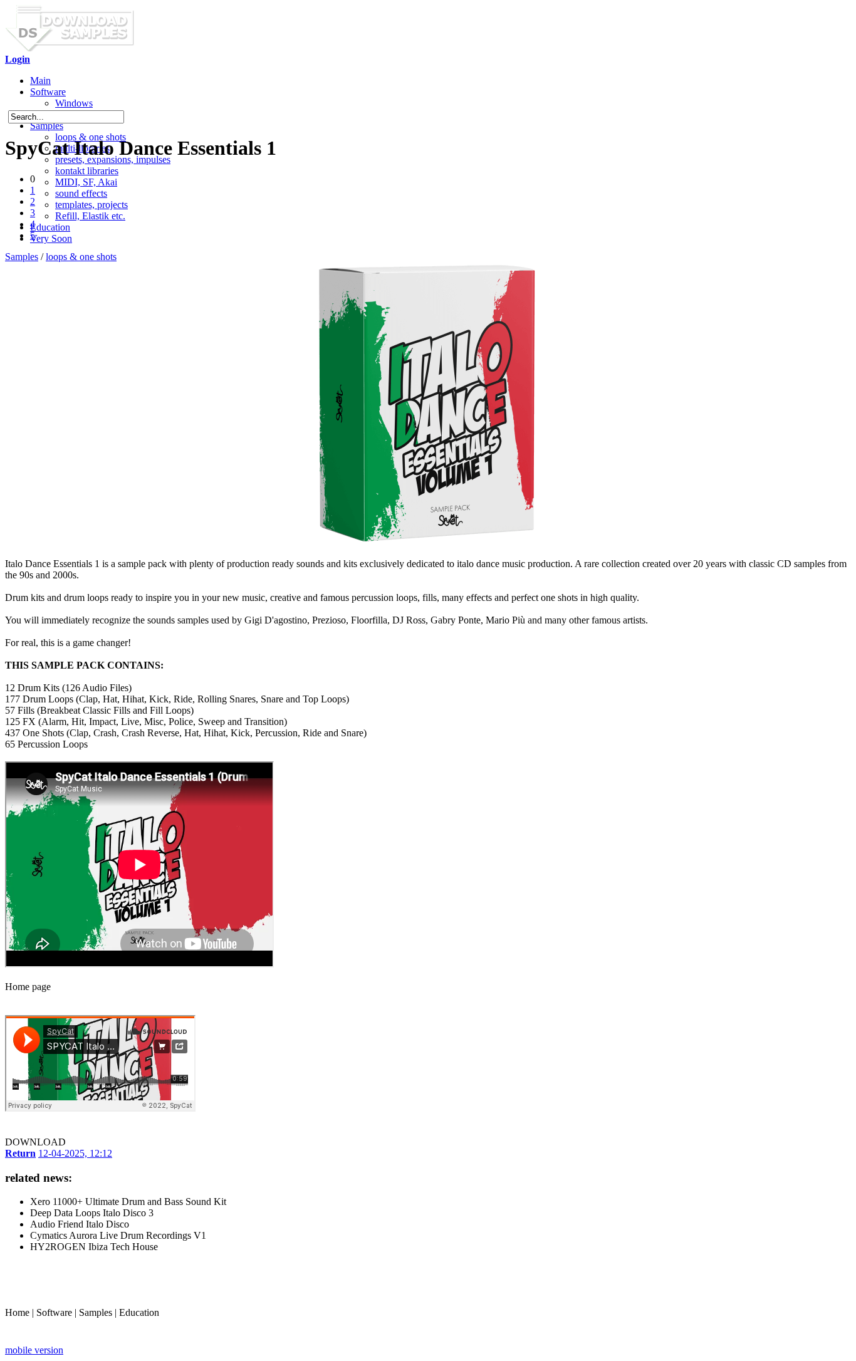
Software (48, 91)
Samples (46, 125)
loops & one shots (81, 256)
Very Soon (51, 238)
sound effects (81, 193)
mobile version (34, 1350)
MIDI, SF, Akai (86, 182)
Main (40, 80)
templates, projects (91, 204)
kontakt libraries (86, 170)
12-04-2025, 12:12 (75, 1153)
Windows (74, 103)
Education (50, 227)
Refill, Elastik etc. (90, 216)
